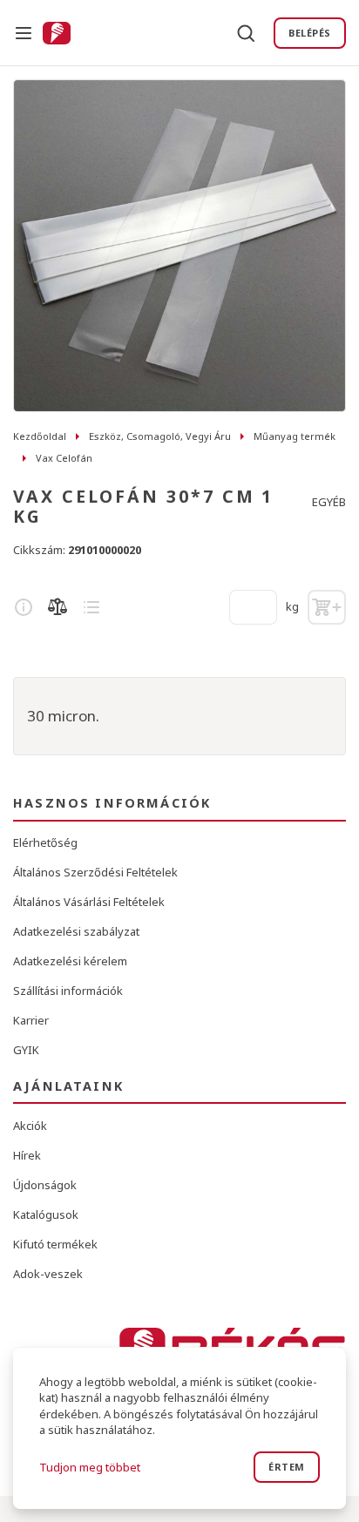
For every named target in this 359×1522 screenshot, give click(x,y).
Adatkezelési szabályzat (76, 931)
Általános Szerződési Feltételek (95, 872)
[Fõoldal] (57, 33)
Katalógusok (45, 1214)
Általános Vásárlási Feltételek (89, 902)
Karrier (31, 1020)
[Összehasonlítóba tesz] (57, 607)
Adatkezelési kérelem (70, 961)
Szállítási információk (68, 990)
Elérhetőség (45, 842)
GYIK (26, 1050)
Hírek (27, 1155)
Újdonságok (45, 1185)
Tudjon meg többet (89, 1467)
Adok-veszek (48, 1274)
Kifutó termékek (55, 1244)
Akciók (30, 1125)
